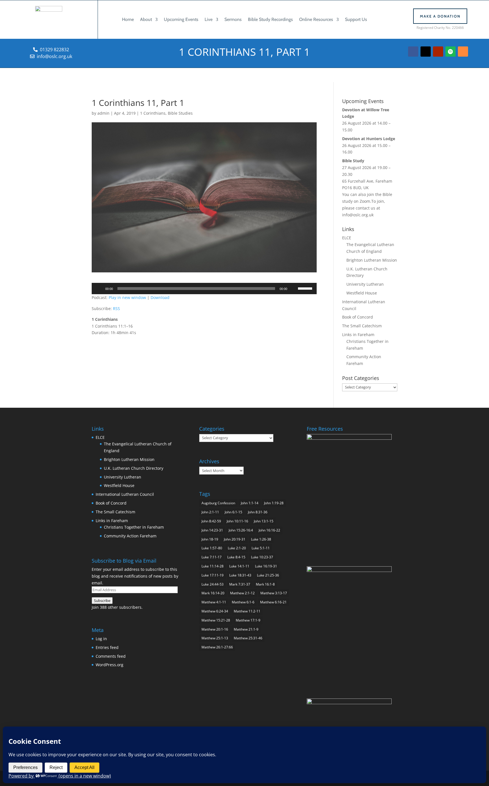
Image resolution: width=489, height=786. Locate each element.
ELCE (346, 237)
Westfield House (361, 293)
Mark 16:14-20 (212, 593)
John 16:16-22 (269, 530)
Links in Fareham (358, 334)
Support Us (356, 19)
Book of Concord (357, 317)
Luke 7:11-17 (211, 557)
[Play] (99, 288)
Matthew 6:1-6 (243, 602)
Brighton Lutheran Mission (371, 260)
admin (103, 113)
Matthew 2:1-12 (242, 593)
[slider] (306, 288)
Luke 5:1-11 (261, 548)
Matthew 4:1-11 (213, 602)
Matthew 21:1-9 (246, 629)
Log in (101, 638)
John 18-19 (209, 539)
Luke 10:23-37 (262, 557)
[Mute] (293, 288)
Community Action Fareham (130, 536)
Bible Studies (180, 113)
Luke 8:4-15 (236, 557)
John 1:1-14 (249, 503)
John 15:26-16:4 (241, 530)
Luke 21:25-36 (268, 575)
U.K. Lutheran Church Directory (133, 468)
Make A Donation (440, 16)
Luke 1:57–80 (211, 548)
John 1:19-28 (274, 503)
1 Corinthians (153, 113)
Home (128, 19)
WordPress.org (109, 664)
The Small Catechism (362, 325)
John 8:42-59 (211, 521)
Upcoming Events (181, 19)
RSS (116, 308)
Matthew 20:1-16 (214, 629)
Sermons (233, 19)
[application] (204, 288)
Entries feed (107, 647)
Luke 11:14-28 (212, 566)
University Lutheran (365, 284)
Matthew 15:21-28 (215, 620)
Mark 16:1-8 (265, 584)
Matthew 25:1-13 (214, 638)
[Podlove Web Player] (204, 340)
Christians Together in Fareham (134, 527)
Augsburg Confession (218, 503)
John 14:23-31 (212, 530)
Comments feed (111, 656)
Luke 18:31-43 (240, 575)
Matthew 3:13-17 (273, 593)
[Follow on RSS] (463, 51)
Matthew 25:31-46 (248, 638)
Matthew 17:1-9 (248, 620)
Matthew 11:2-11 (247, 611)
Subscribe (102, 600)
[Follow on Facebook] (413, 51)
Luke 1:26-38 (261, 539)
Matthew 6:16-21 (273, 602)
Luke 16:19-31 (266, 566)
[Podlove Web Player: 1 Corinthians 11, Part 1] (204, 346)
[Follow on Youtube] (438, 51)
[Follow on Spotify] (450, 51)
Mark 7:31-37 (239, 584)
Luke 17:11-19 (212, 575)
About (146, 19)
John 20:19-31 (234, 539)
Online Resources (316, 19)
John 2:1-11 (210, 512)
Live (209, 19)
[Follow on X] (426, 51)
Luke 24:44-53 (212, 584)
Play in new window (127, 297)
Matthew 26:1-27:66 (217, 647)
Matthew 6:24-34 (214, 611)
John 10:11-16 (237, 521)
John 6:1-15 (233, 512)
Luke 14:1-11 (239, 566)
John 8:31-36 (257, 512)
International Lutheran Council (125, 494)
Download (160, 297)
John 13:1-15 (263, 521)
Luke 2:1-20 (237, 548)
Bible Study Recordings (270, 19)
